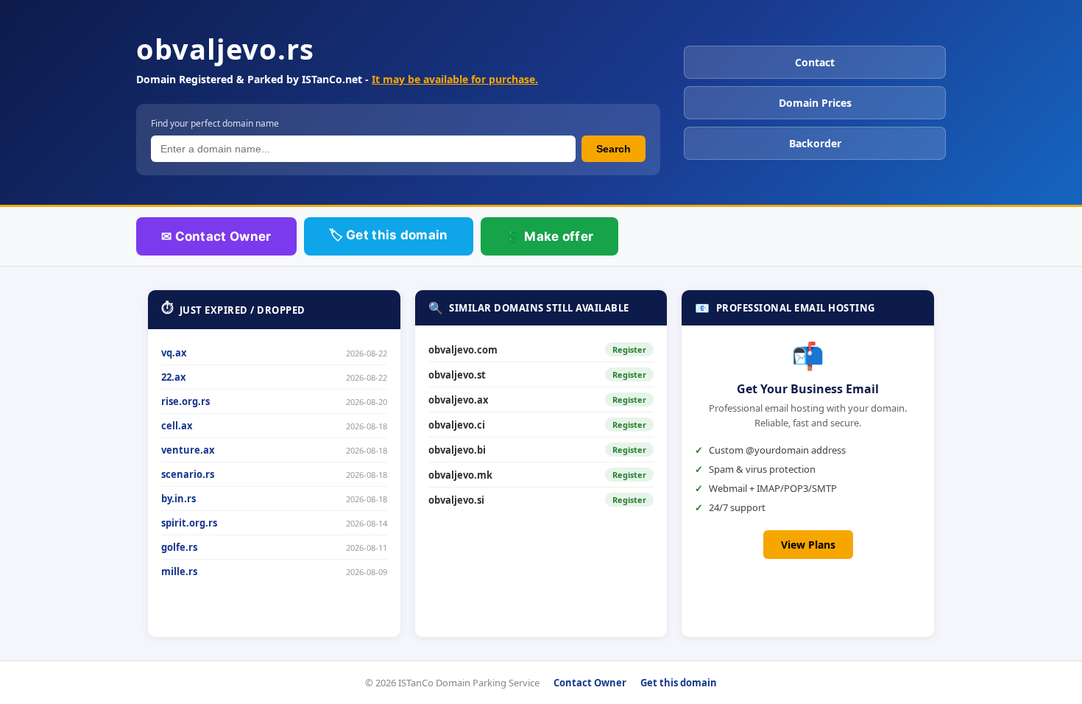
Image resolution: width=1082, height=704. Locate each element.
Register (629, 349)
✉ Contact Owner (216, 236)
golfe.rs (179, 547)
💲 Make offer (550, 236)
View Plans (808, 545)
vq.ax (174, 352)
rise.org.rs (185, 401)
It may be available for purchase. (455, 79)
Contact (815, 62)
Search (613, 149)
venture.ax (188, 450)
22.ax (173, 377)
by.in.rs (178, 498)
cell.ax (177, 425)
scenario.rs (187, 474)
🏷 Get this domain (388, 235)
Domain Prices (815, 103)
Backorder (815, 143)
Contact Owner (590, 682)
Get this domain (678, 682)
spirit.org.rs (189, 522)
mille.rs (179, 571)
